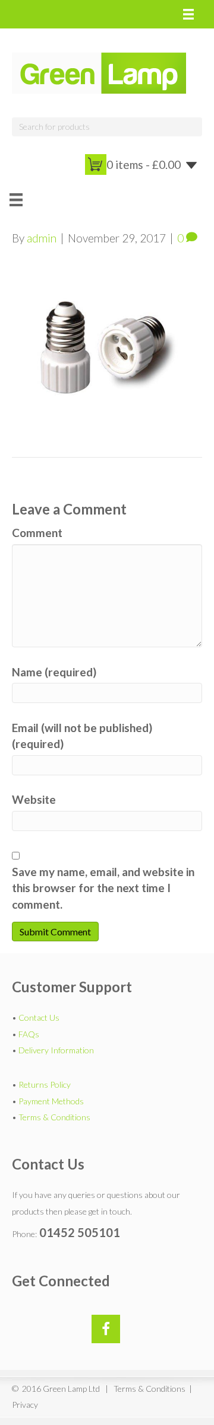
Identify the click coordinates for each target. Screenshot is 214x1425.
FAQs (28, 1034)
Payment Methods (51, 1101)
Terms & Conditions (54, 1117)
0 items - (143, 164)
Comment (37, 532)
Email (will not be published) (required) (82, 736)
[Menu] (188, 14)
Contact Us (38, 1017)
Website (34, 799)
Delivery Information (56, 1050)
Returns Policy (44, 1084)
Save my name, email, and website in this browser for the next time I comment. (103, 888)
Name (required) (54, 672)
